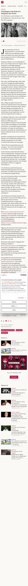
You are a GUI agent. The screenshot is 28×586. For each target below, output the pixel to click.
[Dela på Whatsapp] (10, 321)
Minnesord (3, 9)
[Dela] (1, 41)
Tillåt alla (14, 302)
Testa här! (14, 377)
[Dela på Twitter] (3, 321)
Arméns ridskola (9, 212)
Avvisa (14, 310)
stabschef (19, 223)
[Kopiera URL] (8, 321)
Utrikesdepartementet (9, 245)
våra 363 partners (9, 282)
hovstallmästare (9, 261)
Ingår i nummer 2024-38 (8, 330)
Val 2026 (20, 6)
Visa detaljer (21, 297)
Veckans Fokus (12, 6)
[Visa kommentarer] (3, 41)
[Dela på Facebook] (1, 321)
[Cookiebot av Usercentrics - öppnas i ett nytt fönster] (20, 275)
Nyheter (3, 6)
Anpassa (13, 306)
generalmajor (7, 223)
